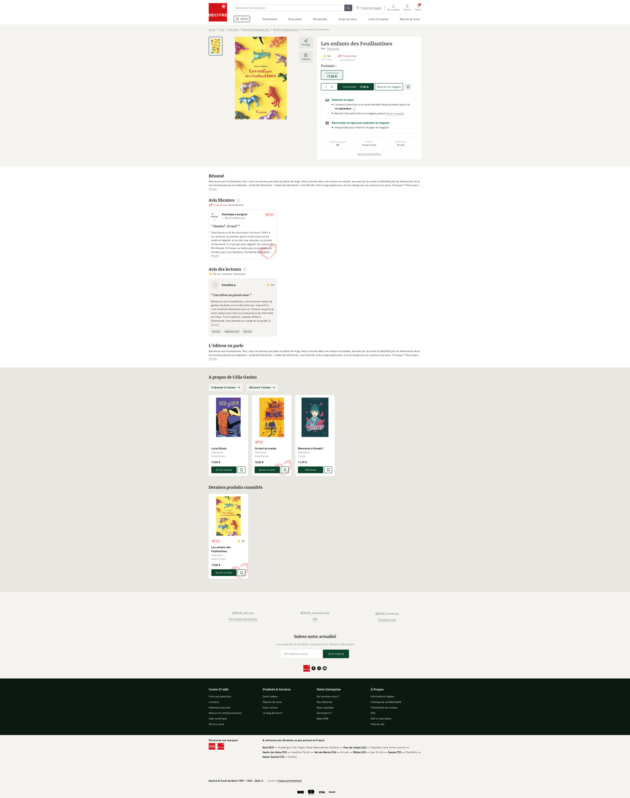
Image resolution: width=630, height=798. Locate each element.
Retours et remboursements (225, 713)
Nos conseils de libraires (243, 619)
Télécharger (310, 469)
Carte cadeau (270, 696)
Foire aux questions (220, 696)
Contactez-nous (387, 619)
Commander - (356, 86)
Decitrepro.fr (324, 713)
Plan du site (377, 724)
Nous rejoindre (325, 707)
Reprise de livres (272, 702)
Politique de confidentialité (386, 702)
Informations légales (382, 696)
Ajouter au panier (224, 469)
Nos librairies (324, 702)
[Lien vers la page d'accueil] (218, 12)
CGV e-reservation (381, 718)
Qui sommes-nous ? (328, 696)
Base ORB (322, 718)
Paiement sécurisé (219, 707)
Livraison (214, 702)
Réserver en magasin (389, 86)
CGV (373, 713)
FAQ (315, 619)
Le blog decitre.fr (272, 713)
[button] (315, 183)
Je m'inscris (336, 654)
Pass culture (270, 707)
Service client (216, 724)
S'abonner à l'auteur (223, 387)
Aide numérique (218, 718)
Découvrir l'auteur (260, 387)
